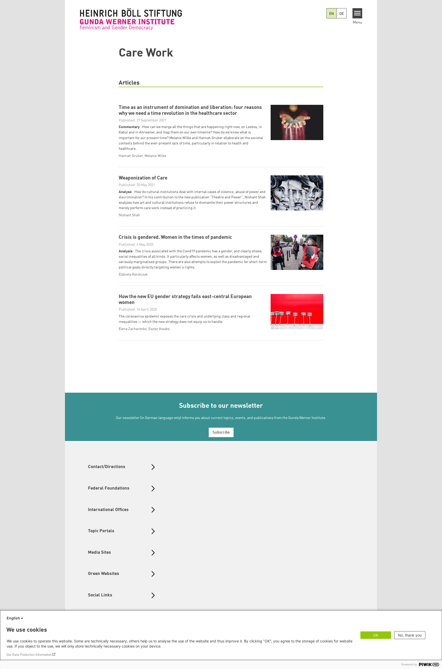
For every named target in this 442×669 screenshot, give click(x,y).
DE (341, 14)
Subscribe (221, 433)
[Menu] (357, 13)
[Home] (131, 19)
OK (375, 635)
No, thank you (410, 635)
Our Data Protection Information (29, 654)
